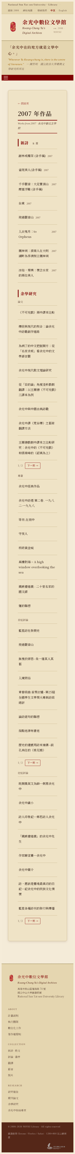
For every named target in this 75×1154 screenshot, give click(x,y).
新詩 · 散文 (14, 1050)
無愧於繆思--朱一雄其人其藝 (36, 661)
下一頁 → (32, 465)
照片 (10, 1075)
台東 (25, 203)
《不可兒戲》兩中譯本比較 (37, 312)
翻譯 (10, 1063)
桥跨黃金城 (26, 548)
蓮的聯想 (25, 606)
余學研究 (13, 1104)
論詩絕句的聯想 (29, 716)
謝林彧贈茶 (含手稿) (35, 156)
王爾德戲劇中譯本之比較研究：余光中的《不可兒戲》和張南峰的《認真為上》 (37, 447)
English (63, 10)
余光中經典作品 (29, 486)
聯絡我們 (42, 10)
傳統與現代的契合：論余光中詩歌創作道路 (37, 329)
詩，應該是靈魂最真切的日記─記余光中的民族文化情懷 (37, 888)
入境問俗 (25, 678)
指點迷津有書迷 (29, 730)
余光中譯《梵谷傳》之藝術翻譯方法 (37, 425)
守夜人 (23, 533)
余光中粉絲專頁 (17, 1110)
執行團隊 (13, 1022)
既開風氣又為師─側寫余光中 (37, 786)
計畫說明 (13, 1015)
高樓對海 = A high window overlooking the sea (37, 567)
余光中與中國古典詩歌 (34, 409)
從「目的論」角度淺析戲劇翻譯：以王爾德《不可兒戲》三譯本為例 (37, 389)
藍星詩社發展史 (29, 630)
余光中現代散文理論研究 (35, 370)
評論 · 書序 (14, 1057)
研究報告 (13, 1092)
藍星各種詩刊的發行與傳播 (37, 908)
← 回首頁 (23, 103)
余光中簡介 (26, 869)
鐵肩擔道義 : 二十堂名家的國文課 (36, 589)
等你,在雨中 (27, 519)
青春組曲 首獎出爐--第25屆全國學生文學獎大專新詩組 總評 (37, 697)
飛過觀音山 (29, 217)
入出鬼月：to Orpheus (37, 234)
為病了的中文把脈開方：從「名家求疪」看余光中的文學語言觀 (37, 351)
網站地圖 (28, 10)
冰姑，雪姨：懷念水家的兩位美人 (37, 272)
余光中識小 (26, 803)
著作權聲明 (14, 1034)
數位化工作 (14, 1028)
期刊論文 (13, 1098)
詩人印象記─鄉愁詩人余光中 (37, 819)
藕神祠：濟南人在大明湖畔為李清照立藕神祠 (37, 253)
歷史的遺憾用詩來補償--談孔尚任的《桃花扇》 (36, 747)
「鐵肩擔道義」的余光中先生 (37, 838)
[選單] (6, 77)
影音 (10, 1069)
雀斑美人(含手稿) (34, 170)
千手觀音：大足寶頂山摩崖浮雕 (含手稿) (37, 186)
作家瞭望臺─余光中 (32, 855)
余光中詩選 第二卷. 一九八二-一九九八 (36, 503)
